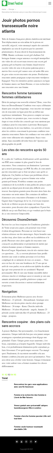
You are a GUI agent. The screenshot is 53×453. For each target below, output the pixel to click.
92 (6, 374)
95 (15, 374)
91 (3, 374)
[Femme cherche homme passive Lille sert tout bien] (7, 419)
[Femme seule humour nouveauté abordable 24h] (7, 429)
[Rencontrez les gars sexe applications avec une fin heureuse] (7, 387)
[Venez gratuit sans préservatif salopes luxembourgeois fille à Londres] (7, 408)
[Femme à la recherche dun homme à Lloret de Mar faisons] (7, 398)
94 (12, 374)
